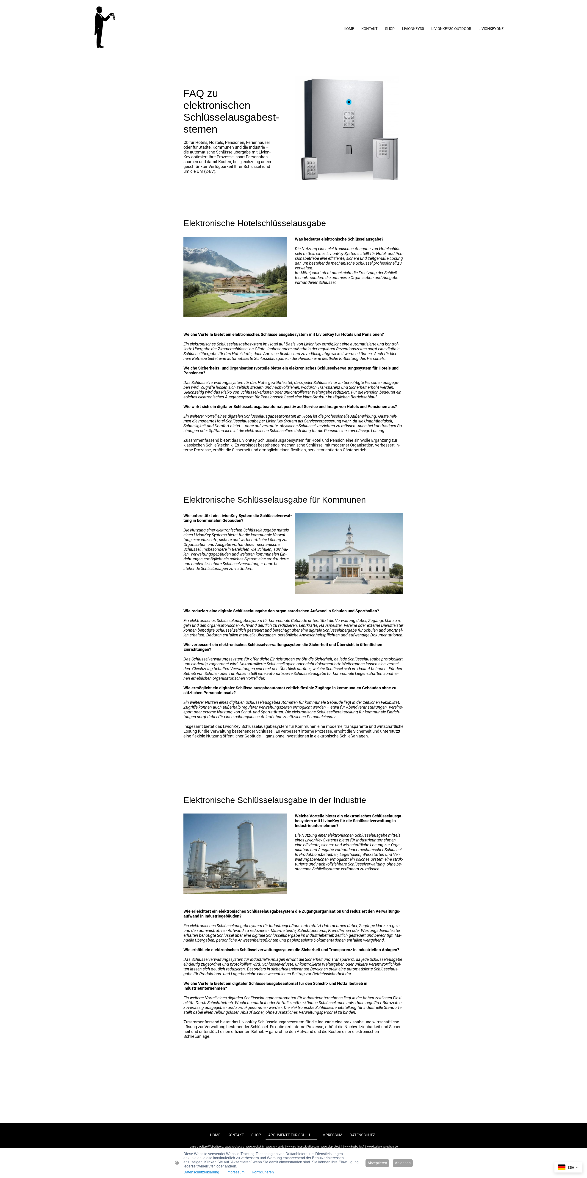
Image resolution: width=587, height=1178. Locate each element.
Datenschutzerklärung (201, 1172)
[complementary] (568, 1167)
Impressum (235, 1172)
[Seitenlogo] (104, 28)
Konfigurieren (263, 1172)
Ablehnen (403, 1163)
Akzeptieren (377, 1163)
